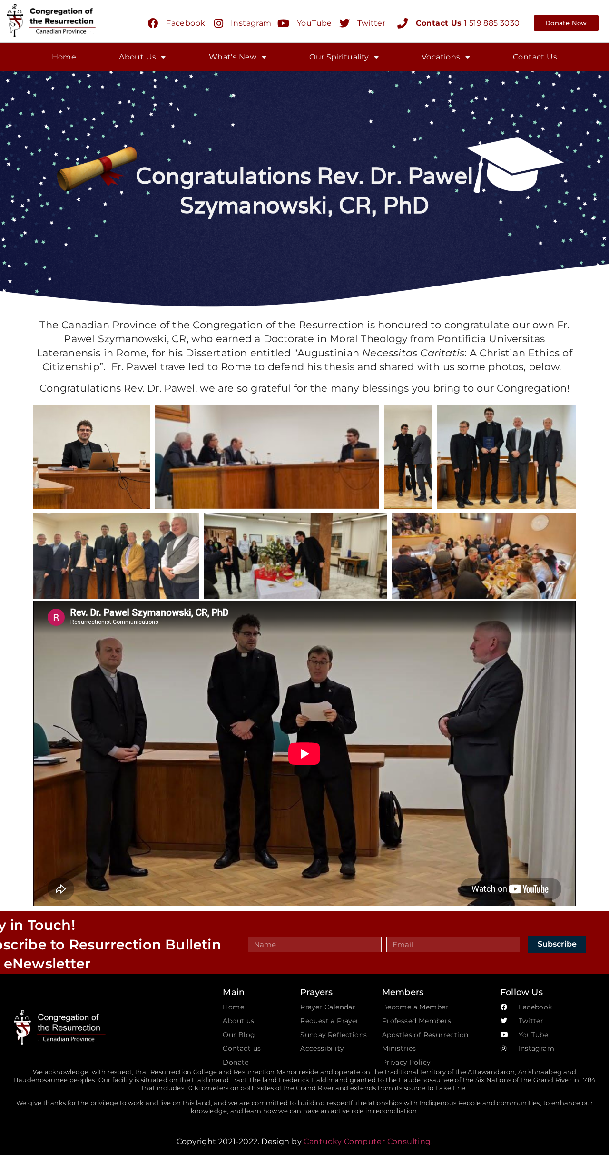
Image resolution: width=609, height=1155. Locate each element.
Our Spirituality (339, 56)
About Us (137, 56)
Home (64, 56)
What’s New (233, 56)
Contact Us (535, 56)
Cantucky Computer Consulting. (368, 1141)
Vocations (441, 56)
